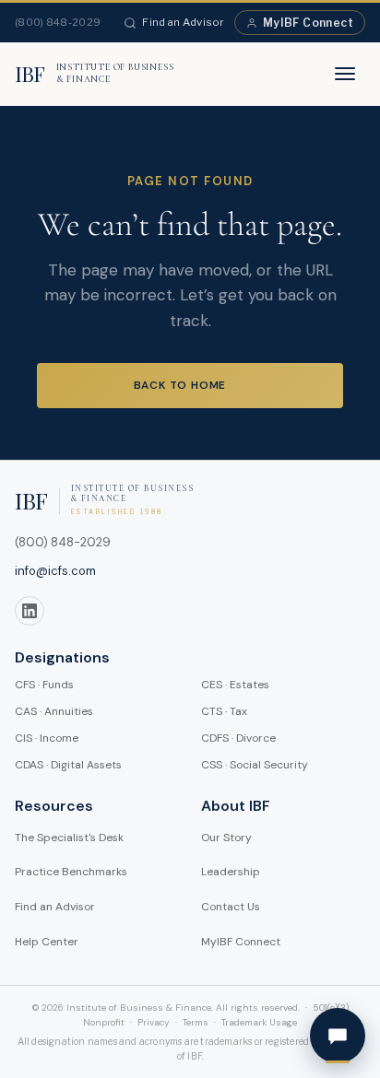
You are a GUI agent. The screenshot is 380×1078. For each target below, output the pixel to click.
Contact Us (230, 906)
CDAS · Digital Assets (68, 764)
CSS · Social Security (254, 764)
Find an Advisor (183, 22)
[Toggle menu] (345, 73)
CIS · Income (46, 738)
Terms (195, 1022)
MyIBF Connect (308, 22)
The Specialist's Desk (69, 837)
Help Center (46, 941)
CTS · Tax (224, 711)
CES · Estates (235, 684)
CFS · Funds (44, 684)
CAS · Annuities (54, 711)
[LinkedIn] (29, 611)
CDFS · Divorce (238, 738)
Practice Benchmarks (71, 871)
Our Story (226, 837)
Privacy (153, 1022)
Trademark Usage (259, 1022)
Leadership (230, 871)
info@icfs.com (55, 571)
